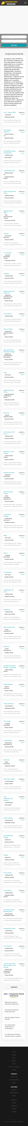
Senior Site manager (9, 779)
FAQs (14, 1063)
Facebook (14, 1100)
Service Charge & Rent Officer (10, 192)
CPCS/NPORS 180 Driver (8, 591)
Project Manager (8, 818)
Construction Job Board (17, 1121)
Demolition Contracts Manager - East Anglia (10, 666)
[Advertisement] (14, 20)
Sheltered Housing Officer (9, 391)
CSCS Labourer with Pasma (9, 433)
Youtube (14, 1111)
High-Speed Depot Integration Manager (9, 350)
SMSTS (6, 553)
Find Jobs (14, 45)
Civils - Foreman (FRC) (10, 112)
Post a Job (14, 1076)
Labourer (6, 233)
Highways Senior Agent (8, 211)
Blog (14, 1058)
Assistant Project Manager (8, 836)
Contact (14, 1055)
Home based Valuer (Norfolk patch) (9, 910)
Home (14, 1052)
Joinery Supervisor (9, 703)
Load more (14, 987)
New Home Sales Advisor (8, 492)
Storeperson (7, 609)
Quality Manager (8, 684)
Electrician (6, 412)
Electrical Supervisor (9, 627)
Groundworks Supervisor (7, 131)
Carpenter (6, 273)
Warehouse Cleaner (9, 472)
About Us (14, 1060)
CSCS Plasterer (8, 946)
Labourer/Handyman (9, 170)
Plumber (6, 855)
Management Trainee (9, 928)
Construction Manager (7, 515)
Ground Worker (8, 740)
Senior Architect (8, 329)
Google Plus (14, 1106)
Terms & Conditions (14, 1066)
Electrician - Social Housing (9, 452)
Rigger (5, 535)
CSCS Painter (7, 721)
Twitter (14, 1103)
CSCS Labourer (8, 313)
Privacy (14, 1069)
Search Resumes (14, 1079)
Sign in (14, 1082)
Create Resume (14, 1092)
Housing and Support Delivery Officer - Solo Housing (10, 965)
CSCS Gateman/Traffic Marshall (8, 798)
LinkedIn (14, 1108)
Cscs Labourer (8, 252)
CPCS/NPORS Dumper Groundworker (10, 152)
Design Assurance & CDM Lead (9, 292)
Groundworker (8, 572)
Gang (5, 372)
